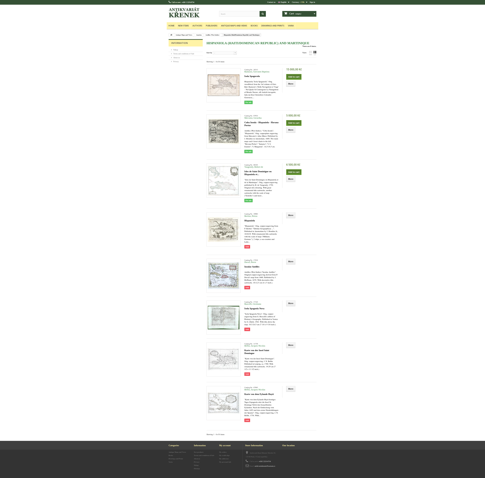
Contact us (271, 2)
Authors (197, 25)
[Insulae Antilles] (223, 276)
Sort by (209, 52)
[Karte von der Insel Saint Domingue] (223, 359)
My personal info (225, 462)
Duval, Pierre (250, 262)
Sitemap (197, 468)
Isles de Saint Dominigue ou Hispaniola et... (258, 173)
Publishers (211, 25)
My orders (223, 452)
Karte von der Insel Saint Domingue (256, 351)
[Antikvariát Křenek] (192, 13)
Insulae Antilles (251, 266)
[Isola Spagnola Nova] (223, 317)
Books (254, 25)
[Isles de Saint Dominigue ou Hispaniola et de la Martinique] (223, 180)
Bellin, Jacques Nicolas (254, 346)
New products (198, 452)
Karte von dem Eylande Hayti (259, 394)
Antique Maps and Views (234, 25)
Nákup (175, 50)
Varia (291, 25)
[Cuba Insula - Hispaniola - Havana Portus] (223, 131)
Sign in (312, 2)
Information (179, 42)
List (315, 54)
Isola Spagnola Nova (254, 308)
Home (171, 25)
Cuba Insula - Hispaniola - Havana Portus (261, 124)
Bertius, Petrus (250, 216)
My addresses (224, 458)
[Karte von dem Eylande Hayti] (223, 403)
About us (176, 58)
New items (183, 25)
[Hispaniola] (223, 229)
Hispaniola (249, 220)
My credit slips (224, 455)
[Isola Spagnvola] (223, 85)
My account (225, 445)
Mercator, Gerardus (253, 118)
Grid (310, 54)
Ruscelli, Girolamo (252, 304)
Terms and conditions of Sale (183, 54)
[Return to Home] (171, 35)
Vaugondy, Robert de (253, 167)
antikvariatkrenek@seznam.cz (265, 466)
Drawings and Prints (272, 25)
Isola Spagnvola (252, 76)
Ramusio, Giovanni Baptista (256, 71)
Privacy (176, 62)
